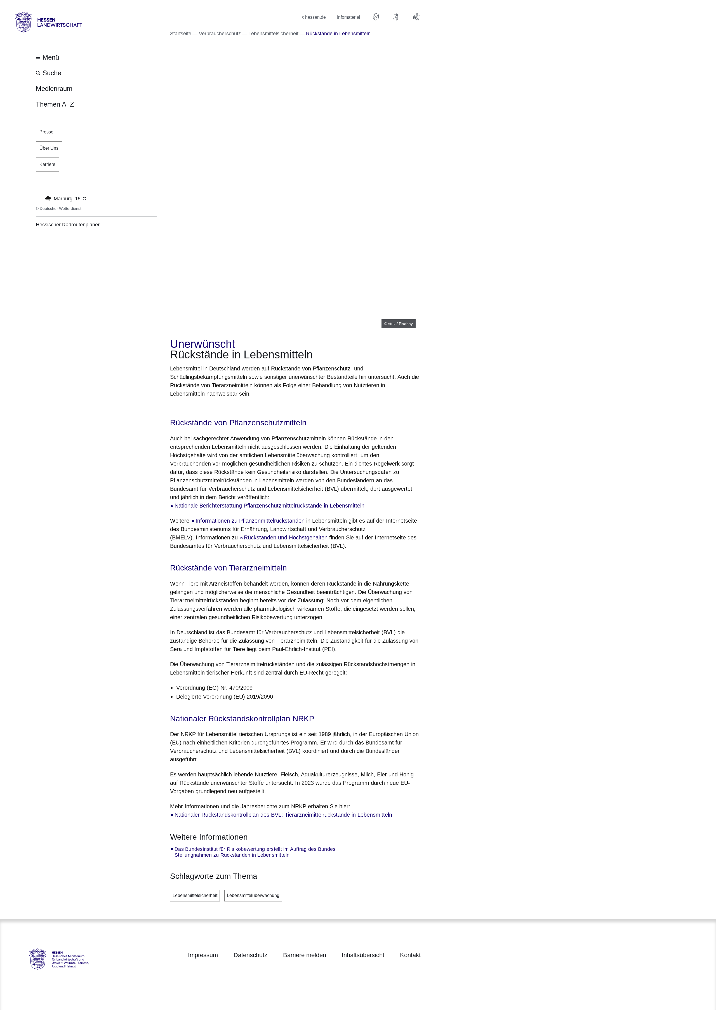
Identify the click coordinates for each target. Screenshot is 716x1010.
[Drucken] (218, 408)
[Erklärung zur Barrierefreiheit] (416, 16)
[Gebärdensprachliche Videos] (396, 16)
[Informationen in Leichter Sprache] (375, 16)
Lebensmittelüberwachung (253, 895)
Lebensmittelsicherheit (195, 895)
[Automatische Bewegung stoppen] (39, 198)
